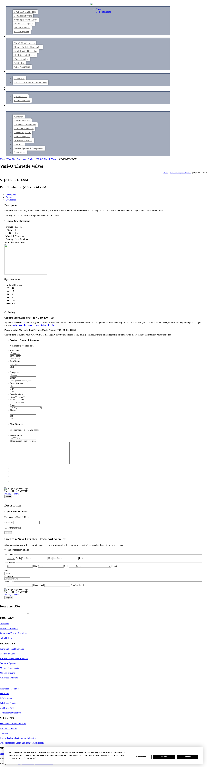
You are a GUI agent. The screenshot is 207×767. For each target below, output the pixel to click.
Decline (164, 757)
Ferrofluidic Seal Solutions (12, 649)
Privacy (7, 494)
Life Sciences (6, 698)
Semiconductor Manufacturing (13, 723)
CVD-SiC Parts (7, 708)
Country (13, 405)
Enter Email (38, 585)
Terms (16, 494)
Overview (4, 623)
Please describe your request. (23, 441)
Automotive (5, 733)
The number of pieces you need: (24, 430)
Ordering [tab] (10, 197)
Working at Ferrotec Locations (13, 633)
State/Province (16, 394)
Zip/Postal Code (17, 399)
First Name (15, 356)
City (12, 389)
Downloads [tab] (11, 200)
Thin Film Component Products (21, 159)
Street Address (16, 383)
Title (12, 367)
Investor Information (9, 628)
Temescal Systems (8, 663)
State (66, 566)
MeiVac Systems (7, 673)
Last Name (15, 361)
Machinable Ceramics (9, 689)
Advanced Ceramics (9, 677)
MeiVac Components (9, 668)
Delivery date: (16, 435)
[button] (91, 4)
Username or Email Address (16, 517)
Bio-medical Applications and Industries (17, 738)
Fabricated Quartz (8, 703)
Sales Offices (6, 638)
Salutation (14, 350)
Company (15, 372)
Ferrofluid (4, 693)
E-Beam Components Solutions (14, 658)
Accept (188, 757)
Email (13, 378)
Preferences (140, 757)
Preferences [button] (30, 758)
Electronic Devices (8, 728)
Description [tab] (11, 194)
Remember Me (14, 528)
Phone (13, 410)
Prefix (18, 558)
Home (98, 9)
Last (81, 558)
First (50, 558)
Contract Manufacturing (10, 713)
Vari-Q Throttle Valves (47, 159)
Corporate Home (103, 12)
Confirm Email (77, 585)
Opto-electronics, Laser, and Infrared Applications (22, 743)
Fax (11, 416)
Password (8, 522)
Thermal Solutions (8, 653)
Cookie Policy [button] (87, 755)
